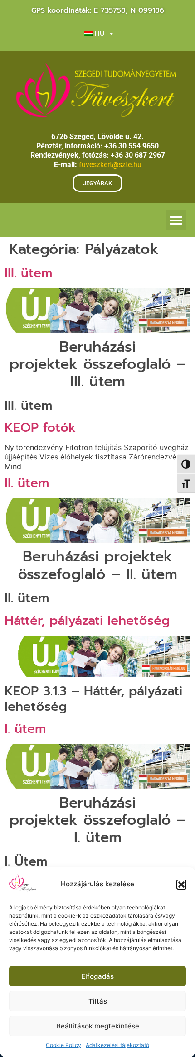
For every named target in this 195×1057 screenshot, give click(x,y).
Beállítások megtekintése (97, 1026)
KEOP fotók (40, 427)
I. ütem (25, 728)
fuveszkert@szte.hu (110, 164)
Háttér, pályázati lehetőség (87, 620)
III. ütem (28, 272)
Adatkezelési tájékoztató (117, 1045)
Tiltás (97, 1001)
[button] (181, 884)
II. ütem (27, 483)
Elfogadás (97, 976)
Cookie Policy (63, 1045)
